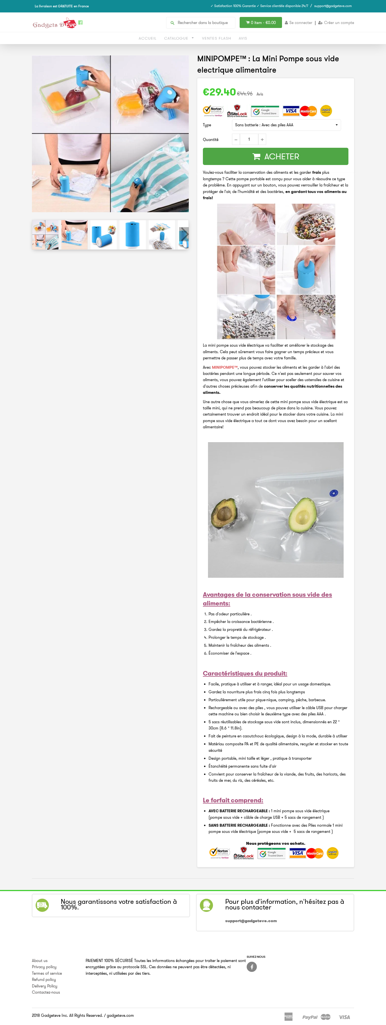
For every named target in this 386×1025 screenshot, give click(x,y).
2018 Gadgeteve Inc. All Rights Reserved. (67, 1015)
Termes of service (47, 973)
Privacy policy (44, 966)
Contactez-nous (46, 992)
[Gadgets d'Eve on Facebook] (252, 967)
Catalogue (177, 38)
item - (263, 22)
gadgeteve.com (120, 1015)
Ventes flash (216, 38)
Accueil (148, 38)
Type (207, 124)
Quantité (210, 139)
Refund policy (44, 979)
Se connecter (300, 22)
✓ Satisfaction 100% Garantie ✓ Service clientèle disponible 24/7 (259, 6)
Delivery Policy (44, 986)
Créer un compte (339, 22)
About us (39, 960)
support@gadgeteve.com (333, 6)
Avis (243, 38)
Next (184, 234)
